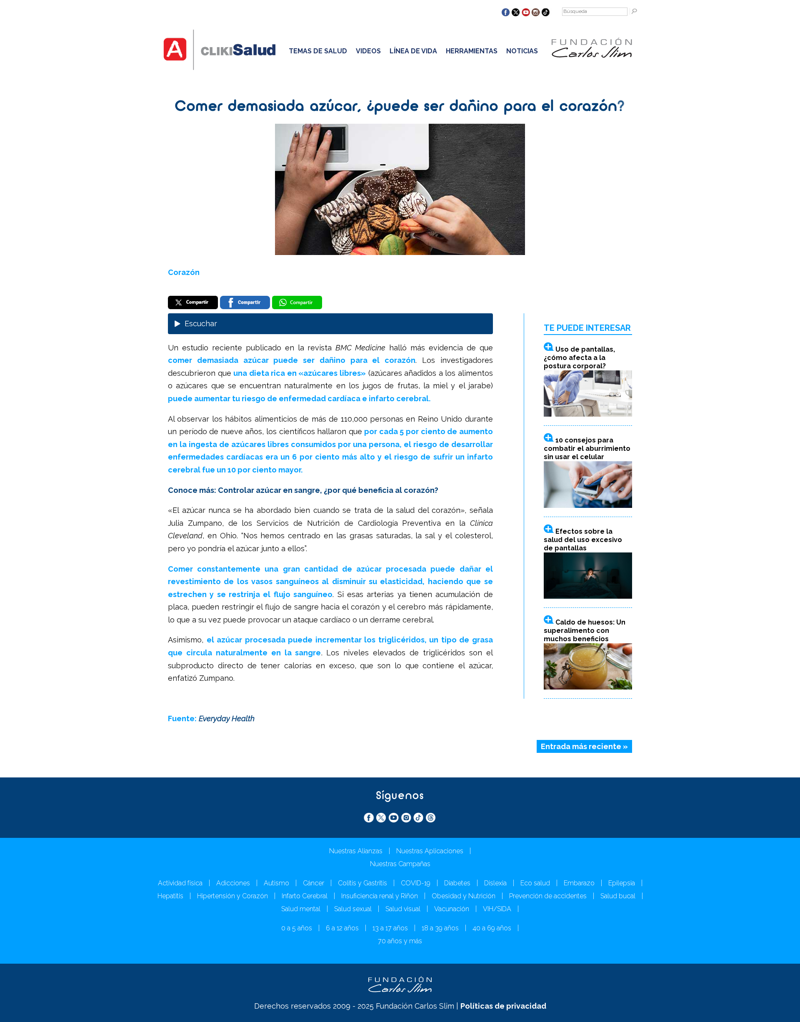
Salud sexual (353, 909)
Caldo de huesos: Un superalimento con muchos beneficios (584, 630)
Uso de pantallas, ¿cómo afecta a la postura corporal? (579, 357)
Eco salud (535, 883)
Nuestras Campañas (400, 864)
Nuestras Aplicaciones (429, 851)
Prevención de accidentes (548, 896)
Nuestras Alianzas (355, 851)
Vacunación (451, 909)
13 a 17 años (390, 928)
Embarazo (579, 883)
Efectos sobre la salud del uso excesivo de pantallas (583, 539)
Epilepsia (621, 883)
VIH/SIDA (497, 909)
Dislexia (495, 883)
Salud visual (402, 909)
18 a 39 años (440, 928)
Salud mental (300, 909)
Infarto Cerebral (305, 896)
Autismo (276, 883)
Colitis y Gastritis (362, 883)
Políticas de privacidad (503, 1006)
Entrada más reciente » (584, 746)
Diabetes (457, 883)
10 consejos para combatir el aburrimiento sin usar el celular (587, 448)
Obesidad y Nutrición (463, 896)
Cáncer (313, 883)
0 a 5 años (296, 928)
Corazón (184, 272)
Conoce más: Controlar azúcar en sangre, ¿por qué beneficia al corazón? (303, 490)
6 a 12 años (342, 928)
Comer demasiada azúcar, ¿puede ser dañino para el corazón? (400, 107)
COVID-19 (415, 883)
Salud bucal (617, 896)
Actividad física (180, 883)
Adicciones (233, 883)
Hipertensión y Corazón (232, 896)
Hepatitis (170, 896)
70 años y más (400, 941)
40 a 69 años (491, 928)
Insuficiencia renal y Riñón (379, 896)
